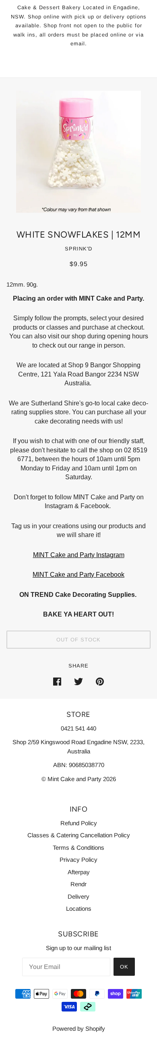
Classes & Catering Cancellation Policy (78, 835)
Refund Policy (78, 823)
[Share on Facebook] (57, 681)
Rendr (78, 884)
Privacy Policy (78, 859)
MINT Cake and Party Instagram (78, 554)
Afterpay (79, 872)
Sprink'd (78, 249)
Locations (78, 908)
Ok (124, 967)
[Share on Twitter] (78, 681)
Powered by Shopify (78, 1028)
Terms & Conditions (78, 847)
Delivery (78, 896)
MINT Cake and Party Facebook (78, 574)
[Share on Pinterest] (99, 681)
